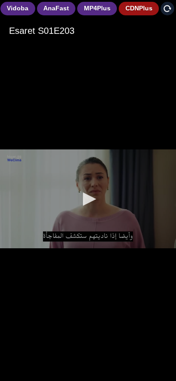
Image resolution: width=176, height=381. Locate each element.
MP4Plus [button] (97, 8)
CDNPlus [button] (139, 8)
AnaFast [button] (56, 8)
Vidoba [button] (17, 8)
